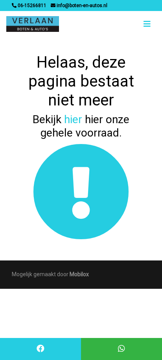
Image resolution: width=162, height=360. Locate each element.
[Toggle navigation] (147, 24)
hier (73, 119)
